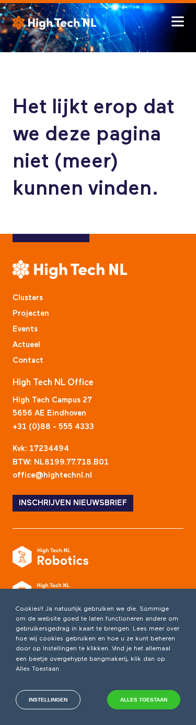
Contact (28, 360)
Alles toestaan (143, 700)
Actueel (26, 345)
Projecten (31, 313)
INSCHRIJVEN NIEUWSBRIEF (73, 503)
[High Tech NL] (54, 23)
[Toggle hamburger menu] (177, 21)
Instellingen (48, 700)
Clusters (28, 298)
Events (25, 329)
